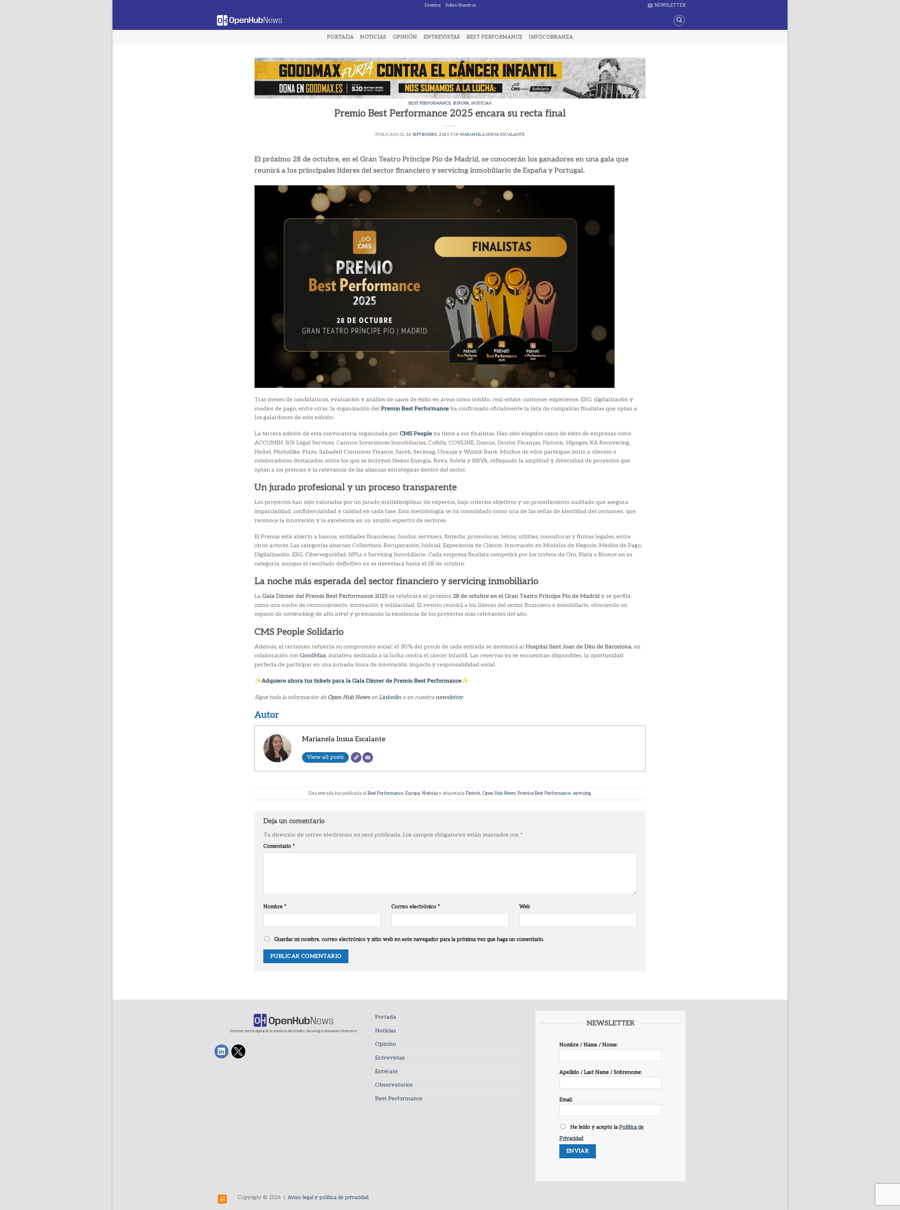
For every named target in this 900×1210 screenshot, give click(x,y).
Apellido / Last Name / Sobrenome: (600, 1072)
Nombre (275, 907)
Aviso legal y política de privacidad (328, 1198)
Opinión (405, 37)
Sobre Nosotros (460, 5)
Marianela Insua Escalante (492, 134)
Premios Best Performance (544, 793)
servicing (582, 793)
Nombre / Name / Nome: (588, 1045)
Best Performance (495, 37)
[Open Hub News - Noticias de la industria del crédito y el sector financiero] (249, 20)
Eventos (432, 5)
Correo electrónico (415, 907)
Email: (566, 1100)
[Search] (679, 20)
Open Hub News (498, 793)
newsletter (449, 697)
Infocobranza (551, 37)
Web (524, 907)
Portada (340, 37)
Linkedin (390, 697)
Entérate (386, 1071)
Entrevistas (442, 37)
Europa (461, 103)
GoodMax (313, 655)
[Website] (356, 757)
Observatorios (394, 1085)
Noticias (373, 37)
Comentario (279, 846)
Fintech (472, 793)
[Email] (367, 757)
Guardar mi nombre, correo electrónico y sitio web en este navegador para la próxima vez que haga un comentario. (409, 939)
